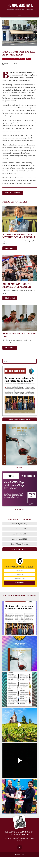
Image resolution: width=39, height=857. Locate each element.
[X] (19, 847)
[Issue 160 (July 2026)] (19, 390)
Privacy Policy (19, 854)
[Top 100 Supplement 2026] (19, 444)
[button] (19, 15)
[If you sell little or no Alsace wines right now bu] (19, 725)
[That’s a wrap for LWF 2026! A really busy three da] (19, 796)
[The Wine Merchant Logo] (19, 5)
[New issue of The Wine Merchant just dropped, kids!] (19, 689)
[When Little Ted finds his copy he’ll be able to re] (19, 760)
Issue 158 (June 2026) (19, 529)
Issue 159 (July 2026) (19, 524)
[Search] (34, 361)
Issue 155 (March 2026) (19, 544)
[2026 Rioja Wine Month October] (19, 488)
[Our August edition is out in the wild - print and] (19, 618)
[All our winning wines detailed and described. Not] (19, 653)
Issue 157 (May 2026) (19, 534)
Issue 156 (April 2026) (19, 539)
